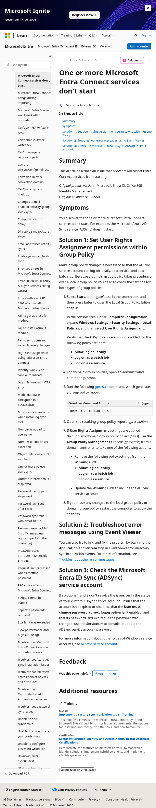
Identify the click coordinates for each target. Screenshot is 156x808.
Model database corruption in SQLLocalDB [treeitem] (29, 400)
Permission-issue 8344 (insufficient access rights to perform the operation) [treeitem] (33, 535)
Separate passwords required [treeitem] (32, 612)
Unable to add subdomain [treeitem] (27, 721)
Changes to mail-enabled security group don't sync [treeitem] (34, 207)
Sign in (146, 35)
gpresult (101, 386)
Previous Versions (38, 799)
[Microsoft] (7, 35)
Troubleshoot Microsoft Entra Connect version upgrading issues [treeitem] (33, 647)
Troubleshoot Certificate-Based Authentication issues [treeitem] (32, 694)
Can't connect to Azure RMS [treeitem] (33, 130)
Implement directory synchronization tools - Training (96, 714)
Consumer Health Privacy (123, 799)
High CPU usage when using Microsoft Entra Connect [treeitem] (33, 358)
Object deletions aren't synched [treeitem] (33, 456)
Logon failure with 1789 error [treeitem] (34, 384)
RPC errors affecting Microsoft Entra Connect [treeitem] (34, 587)
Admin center (139, 46)
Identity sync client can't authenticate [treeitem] (31, 372)
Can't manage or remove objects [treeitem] (29, 154)
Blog (58, 799)
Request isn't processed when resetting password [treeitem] (34, 573)
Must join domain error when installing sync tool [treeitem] (34, 417)
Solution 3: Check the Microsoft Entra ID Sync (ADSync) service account (104, 147)
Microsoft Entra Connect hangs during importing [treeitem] (34, 98)
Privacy (93, 799)
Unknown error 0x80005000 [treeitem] (28, 758)
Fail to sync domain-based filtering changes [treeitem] (34, 342)
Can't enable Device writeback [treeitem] (31, 142)
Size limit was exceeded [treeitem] (34, 622)
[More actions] (149, 60)
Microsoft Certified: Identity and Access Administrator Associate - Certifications (105, 740)
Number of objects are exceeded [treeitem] (33, 444)
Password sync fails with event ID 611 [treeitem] (31, 518)
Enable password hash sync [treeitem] (33, 258)
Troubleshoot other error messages (86, 559)
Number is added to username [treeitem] (31, 431)
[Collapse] (50, 57)
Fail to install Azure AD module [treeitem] (33, 330)
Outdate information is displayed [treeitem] (33, 481)
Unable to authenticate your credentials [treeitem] (33, 733)
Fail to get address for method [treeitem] (33, 318)
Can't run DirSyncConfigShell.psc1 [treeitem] (34, 167)
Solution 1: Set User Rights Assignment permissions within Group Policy (107, 133)
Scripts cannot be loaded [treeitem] (30, 600)
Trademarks (34, 805)
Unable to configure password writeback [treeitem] (31, 746)
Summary (68, 121)
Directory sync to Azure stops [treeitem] (33, 234)
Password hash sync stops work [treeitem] (31, 493)
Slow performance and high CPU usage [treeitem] (33, 632)
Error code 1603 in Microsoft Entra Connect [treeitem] (34, 271)
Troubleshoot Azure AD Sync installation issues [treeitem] (34, 662)
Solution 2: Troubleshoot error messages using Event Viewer (103, 140)
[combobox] (28, 65)
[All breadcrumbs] (62, 60)
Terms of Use (12, 805)
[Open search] (136, 35)
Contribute (76, 799)
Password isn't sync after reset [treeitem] (31, 506)
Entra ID (87, 60)
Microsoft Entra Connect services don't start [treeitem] (34, 80)
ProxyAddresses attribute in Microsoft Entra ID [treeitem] (32, 555)
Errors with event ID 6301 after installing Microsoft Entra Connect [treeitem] (34, 303)
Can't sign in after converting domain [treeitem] (31, 179)
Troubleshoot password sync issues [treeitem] (34, 709)
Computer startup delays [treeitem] (30, 221)
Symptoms (69, 126)
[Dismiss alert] (148, 8)
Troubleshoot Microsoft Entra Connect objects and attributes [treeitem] (33, 677)
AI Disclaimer (12, 799)
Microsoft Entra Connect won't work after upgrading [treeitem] (34, 115)
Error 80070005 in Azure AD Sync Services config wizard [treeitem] (34, 286)
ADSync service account (99, 644)
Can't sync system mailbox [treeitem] (30, 191)
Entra (73, 60)
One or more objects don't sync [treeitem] (32, 469)
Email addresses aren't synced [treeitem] (33, 246)
